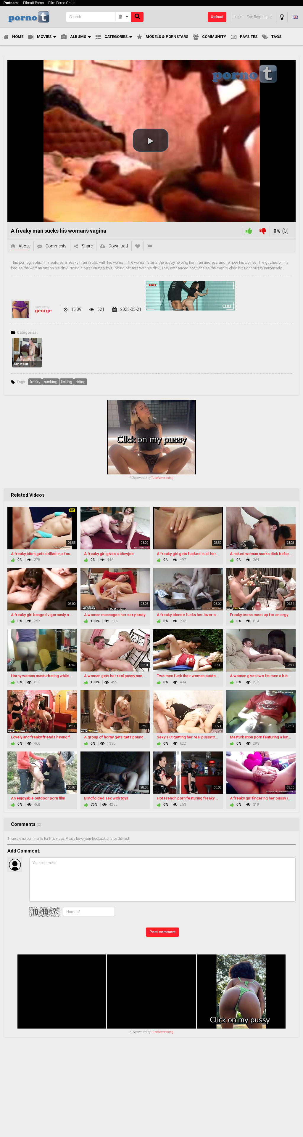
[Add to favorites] (138, 246)
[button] (150, 140)
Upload (217, 17)
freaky (35, 382)
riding (81, 382)
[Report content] (150, 246)
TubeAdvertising (162, 477)
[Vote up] (249, 231)
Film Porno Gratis (61, 3)
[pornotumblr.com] (33, 17)
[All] (123, 17)
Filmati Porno (33, 3)
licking (66, 382)
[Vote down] (263, 231)
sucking (50, 382)
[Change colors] (282, 17)
